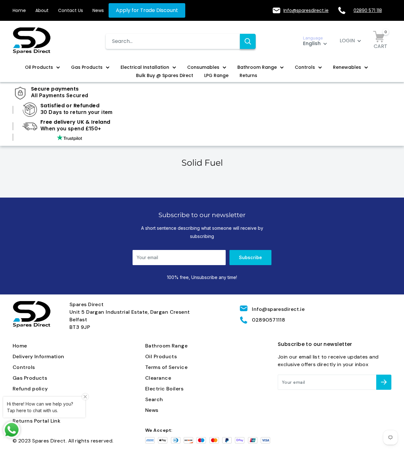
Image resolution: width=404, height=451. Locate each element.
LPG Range (216, 75)
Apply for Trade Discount (147, 10)
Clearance (158, 378)
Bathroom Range (257, 67)
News (98, 10)
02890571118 (268, 320)
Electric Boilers (164, 388)
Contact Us (70, 10)
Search (154, 399)
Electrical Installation (145, 67)
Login (348, 40)
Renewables (347, 67)
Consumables (203, 67)
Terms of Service (166, 367)
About (42, 10)
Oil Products (39, 67)
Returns (248, 75)
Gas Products (87, 67)
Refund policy (30, 388)
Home (19, 10)
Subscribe (250, 257)
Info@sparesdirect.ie (306, 10)
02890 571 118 (368, 10)
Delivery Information (38, 356)
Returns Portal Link (36, 421)
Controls (305, 67)
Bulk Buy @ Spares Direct (164, 75)
